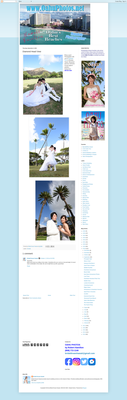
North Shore (86, 201)
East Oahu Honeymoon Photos (92, 274)
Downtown (85, 176)
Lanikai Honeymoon (89, 283)
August (86, 307)
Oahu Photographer (88, 156)
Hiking (84, 193)
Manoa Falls (86, 197)
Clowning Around (88, 285)
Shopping (85, 211)
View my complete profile (37, 382)
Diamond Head (86, 172)
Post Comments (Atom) (35, 298)
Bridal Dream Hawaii (32, 258)
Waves (84, 222)
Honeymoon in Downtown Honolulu (93, 289)
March (86, 318)
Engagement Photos (88, 184)
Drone (84, 180)
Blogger (84, 388)
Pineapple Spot (88, 259)
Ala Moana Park (87, 167)
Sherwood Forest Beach (90, 298)
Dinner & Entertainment (88, 174)
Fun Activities (86, 190)
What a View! (87, 261)
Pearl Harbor (86, 207)
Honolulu (29, 248)
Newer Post (26, 295)
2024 (84, 235)
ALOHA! (86, 294)
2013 (84, 334)
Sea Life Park (86, 209)
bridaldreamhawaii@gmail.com (80, 353)
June (85, 312)
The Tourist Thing (88, 304)
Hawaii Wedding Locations (89, 152)
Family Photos (86, 186)
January (86, 322)
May (85, 314)
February (86, 320)
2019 (84, 246)
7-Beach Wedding (87, 163)
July (85, 309)
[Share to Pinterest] (53, 246)
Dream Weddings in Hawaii (89, 154)
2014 (84, 332)
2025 (84, 233)
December (87, 250)
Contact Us (85, 150)
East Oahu (85, 182)
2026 (84, 231)
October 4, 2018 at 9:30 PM (47, 258)
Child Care (85, 169)
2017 (84, 325)
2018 (84, 248)
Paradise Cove (86, 205)
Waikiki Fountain (88, 267)
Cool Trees (87, 276)
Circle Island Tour (87, 171)
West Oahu (85, 224)
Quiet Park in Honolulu (89, 291)
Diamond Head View (89, 296)
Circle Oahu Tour (87, 148)
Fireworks (85, 188)
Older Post (72, 295)
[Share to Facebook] (52, 246)
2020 (84, 244)
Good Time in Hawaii (89, 265)
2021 (84, 242)
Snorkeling (85, 212)
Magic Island (87, 287)
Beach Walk (87, 272)
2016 (84, 327)
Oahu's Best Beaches (89, 300)
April (85, 316)
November (87, 252)
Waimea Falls (86, 216)
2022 (84, 239)
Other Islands (86, 203)
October (86, 254)
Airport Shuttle (86, 165)
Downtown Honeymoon (90, 270)
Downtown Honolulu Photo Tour (92, 278)
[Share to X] (50, 246)
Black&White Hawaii (88, 147)
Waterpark (85, 220)
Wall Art (84, 218)
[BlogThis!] (48, 246)
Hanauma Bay (86, 192)
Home (49, 295)
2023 (84, 237)
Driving (84, 178)
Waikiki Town (87, 280)
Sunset (84, 214)
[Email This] (46, 246)
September (87, 257)
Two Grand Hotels (88, 302)
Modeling (85, 199)
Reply (28, 266)
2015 (84, 330)
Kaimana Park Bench (89, 263)
